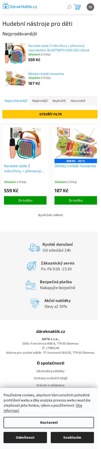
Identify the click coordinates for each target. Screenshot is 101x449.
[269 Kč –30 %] (75, 143)
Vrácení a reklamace (50, 385)
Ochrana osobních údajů (50, 378)
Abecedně (78, 101)
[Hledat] (69, 7)
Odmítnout (25, 437)
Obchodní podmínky (50, 371)
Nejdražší (59, 101)
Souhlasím (72, 437)
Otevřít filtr (50, 114)
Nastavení (49, 422)
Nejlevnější (40, 101)
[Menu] (90, 7)
